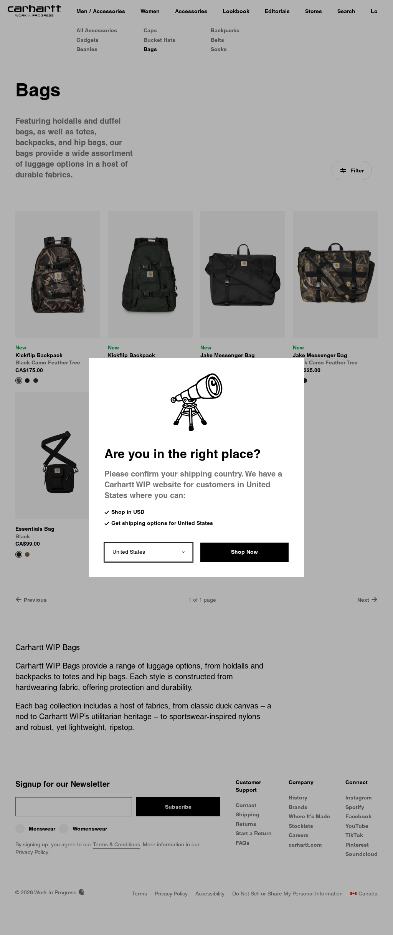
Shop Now (244, 552)
